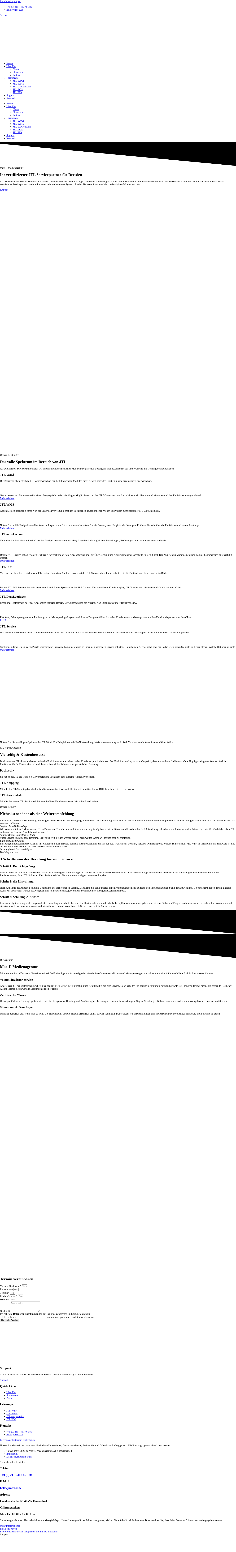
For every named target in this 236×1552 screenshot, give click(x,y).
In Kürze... (5, 620)
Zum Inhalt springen (10, 1)
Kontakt (10, 98)
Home (9, 63)
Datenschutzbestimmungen (31, 1317)
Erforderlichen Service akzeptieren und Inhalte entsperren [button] (29, 1531)
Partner (16, 75)
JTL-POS (18, 89)
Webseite (5, 1299)
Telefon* (5, 1292)
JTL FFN (17, 92)
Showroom (18, 72)
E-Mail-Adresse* (9, 1296)
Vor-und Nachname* (11, 1286)
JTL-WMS (18, 83)
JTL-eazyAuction (22, 86)
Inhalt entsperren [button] (8, 1528)
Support (10, 95)
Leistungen (12, 78)
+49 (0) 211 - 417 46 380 (16, 1475)
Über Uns (11, 66)
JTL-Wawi (18, 80)
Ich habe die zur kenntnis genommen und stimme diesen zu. (45, 1314)
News (16, 69)
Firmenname (6, 1289)
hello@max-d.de (11, 1488)
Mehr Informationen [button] (10, 1525)
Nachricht (5, 1311)
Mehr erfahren (7, 498)
